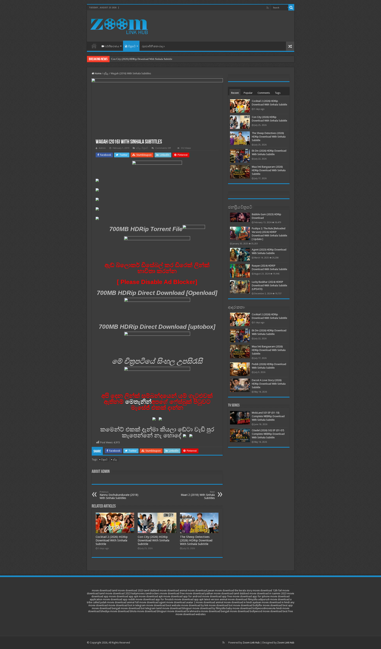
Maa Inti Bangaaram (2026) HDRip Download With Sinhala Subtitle (269, 170)
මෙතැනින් (138, 401)
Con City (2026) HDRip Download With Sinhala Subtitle (141, 58)
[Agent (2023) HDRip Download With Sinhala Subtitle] (240, 254)
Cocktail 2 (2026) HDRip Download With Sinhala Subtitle (112, 540)
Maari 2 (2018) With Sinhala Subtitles (198, 495)
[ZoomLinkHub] (119, 25)
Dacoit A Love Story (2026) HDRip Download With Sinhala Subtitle (269, 384)
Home (94, 46)
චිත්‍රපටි (132, 46)
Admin (102, 148)
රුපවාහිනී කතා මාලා (153, 46)
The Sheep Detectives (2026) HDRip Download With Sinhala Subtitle (196, 540)
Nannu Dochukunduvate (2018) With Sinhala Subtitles (119, 495)
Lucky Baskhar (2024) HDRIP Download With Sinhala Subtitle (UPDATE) (269, 285)
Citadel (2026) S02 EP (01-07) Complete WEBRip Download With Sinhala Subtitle (268, 434)
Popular (248, 92)
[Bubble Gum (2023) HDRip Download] (240, 217)
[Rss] (267, 7)
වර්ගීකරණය (112, 46)
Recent (235, 92)
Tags (277, 92)
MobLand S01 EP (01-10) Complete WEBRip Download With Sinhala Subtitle (268, 416)
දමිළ (106, 73)
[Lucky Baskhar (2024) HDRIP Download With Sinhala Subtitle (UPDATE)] (240, 287)
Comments (264, 92)
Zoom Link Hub (251, 642)
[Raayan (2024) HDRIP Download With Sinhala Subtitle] (240, 270)
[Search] (291, 8)
